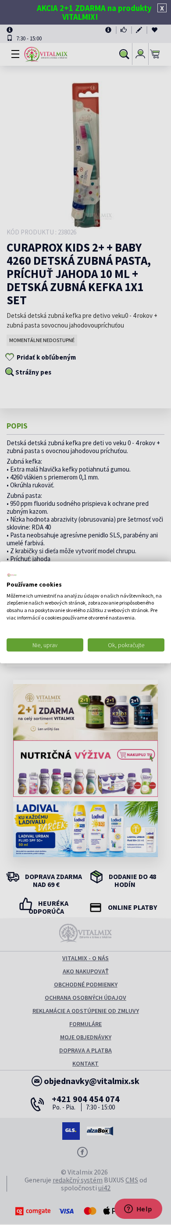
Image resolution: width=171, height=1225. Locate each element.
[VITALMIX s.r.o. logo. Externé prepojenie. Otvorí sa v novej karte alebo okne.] (12, 575)
